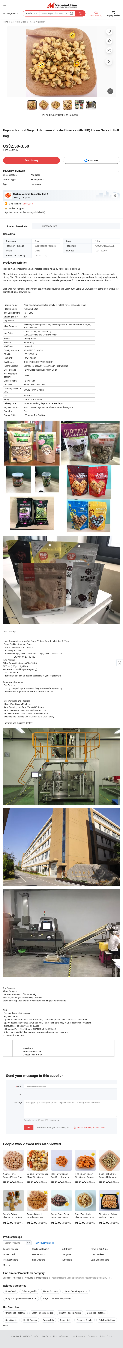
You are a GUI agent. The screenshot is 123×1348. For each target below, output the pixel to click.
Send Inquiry (31, 160)
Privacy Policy (106, 1336)
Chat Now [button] (93, 160)
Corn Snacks (11, 1320)
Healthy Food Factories (70, 1312)
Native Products (50, 1291)
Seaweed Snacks (84, 1320)
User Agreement (78, 1336)
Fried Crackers (97, 1254)
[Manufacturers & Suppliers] (61, 5)
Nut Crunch (67, 1248)
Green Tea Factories (96, 1312)
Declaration (92, 1336)
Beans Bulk (65, 1320)
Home (5, 22)
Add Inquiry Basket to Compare (62, 115)
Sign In (7, 212)
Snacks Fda (48, 1320)
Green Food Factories (15, 1312)
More (5, 1325)
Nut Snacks (67, 1259)
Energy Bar (67, 1254)
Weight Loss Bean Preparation (57, 1298)
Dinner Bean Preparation (75, 1291)
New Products (38, 1254)
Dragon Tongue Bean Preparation (20, 1298)
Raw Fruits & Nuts (99, 1248)
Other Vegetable (29, 1291)
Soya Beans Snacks (100, 1259)
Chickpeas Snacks (40, 1248)
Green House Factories (42, 1312)
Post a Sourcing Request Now (89, 1127)
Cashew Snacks (10, 1248)
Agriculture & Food (18, 22)
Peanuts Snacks (10, 1259)
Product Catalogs (45, 1242)
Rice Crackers (38, 1259)
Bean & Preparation (37, 22)
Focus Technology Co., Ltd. (42, 1336)
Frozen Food (9, 1254)
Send (28, 1127)
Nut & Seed (10, 1291)
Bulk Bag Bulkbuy (107, 1320)
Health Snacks (30, 1320)
